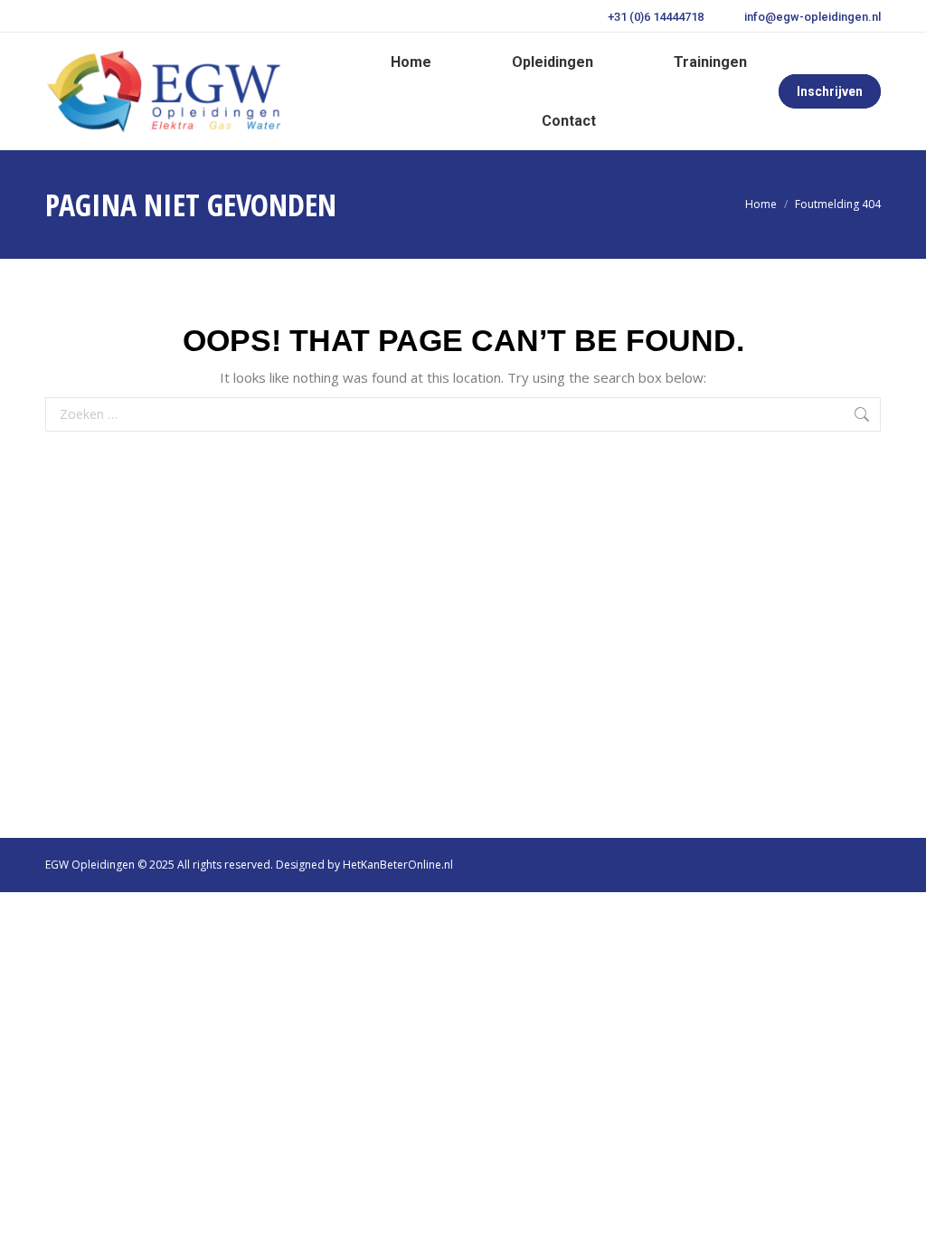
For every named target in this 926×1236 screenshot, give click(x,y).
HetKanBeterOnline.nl (398, 864)
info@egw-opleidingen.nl (812, 17)
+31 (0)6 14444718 (656, 17)
